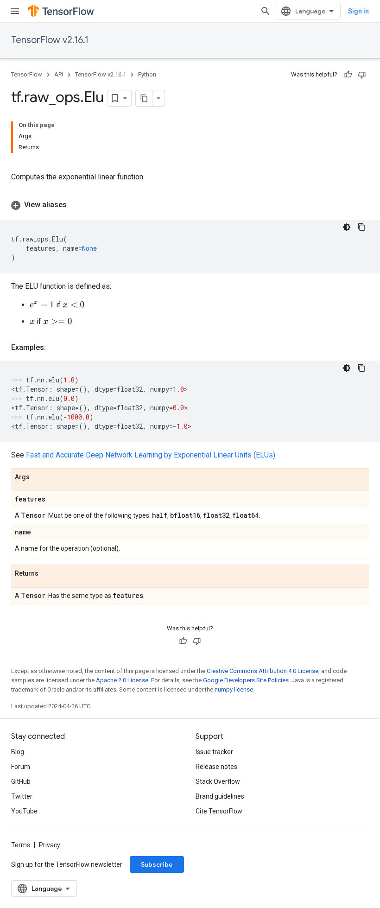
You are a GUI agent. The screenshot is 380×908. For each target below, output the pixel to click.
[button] (190, 204)
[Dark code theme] (346, 227)
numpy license (234, 689)
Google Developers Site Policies (246, 680)
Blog (17, 752)
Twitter (21, 796)
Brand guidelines (220, 796)
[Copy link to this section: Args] (39, 477)
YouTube (24, 811)
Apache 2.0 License (122, 680)
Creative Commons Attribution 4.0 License (262, 670)
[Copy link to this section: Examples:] (55, 347)
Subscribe (157, 864)
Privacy (49, 845)
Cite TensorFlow (219, 811)
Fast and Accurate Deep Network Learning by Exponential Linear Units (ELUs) (150, 455)
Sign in (358, 11)
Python (147, 74)
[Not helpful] (362, 75)
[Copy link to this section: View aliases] (76, 204)
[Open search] (265, 11)
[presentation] (42, 304)
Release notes (216, 766)
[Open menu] (15, 11)
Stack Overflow (218, 781)
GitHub (21, 781)
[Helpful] (348, 75)
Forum (20, 766)
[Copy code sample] (361, 227)
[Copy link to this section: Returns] (47, 573)
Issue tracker (214, 752)
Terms (20, 845)
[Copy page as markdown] (144, 98)
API (58, 74)
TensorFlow (26, 74)
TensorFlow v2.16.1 (50, 40)
